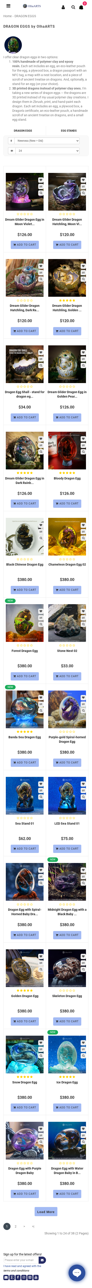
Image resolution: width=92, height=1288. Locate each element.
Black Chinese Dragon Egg (24, 564)
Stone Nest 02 (67, 651)
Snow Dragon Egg (24, 1082)
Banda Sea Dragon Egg (24, 737)
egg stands (69, 130)
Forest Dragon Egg (25, 651)
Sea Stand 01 (24, 823)
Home (7, 16)
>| (33, 1226)
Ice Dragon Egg (67, 1082)
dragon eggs (23, 130)
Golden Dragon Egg (24, 996)
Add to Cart (26, 244)
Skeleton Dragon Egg (67, 996)
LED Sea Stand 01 (67, 823)
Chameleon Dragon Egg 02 (67, 564)
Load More (46, 1212)
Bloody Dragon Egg (67, 478)
